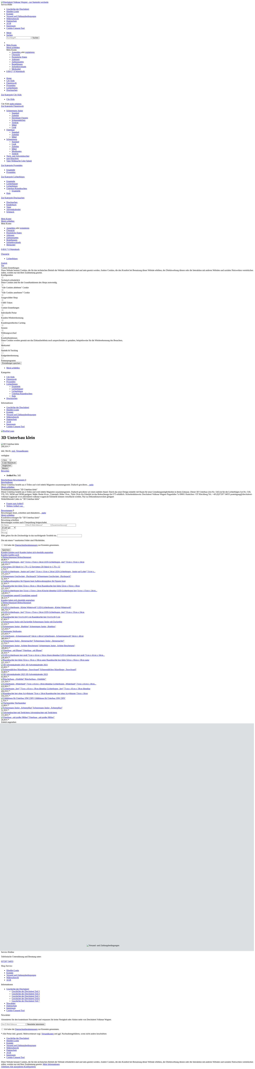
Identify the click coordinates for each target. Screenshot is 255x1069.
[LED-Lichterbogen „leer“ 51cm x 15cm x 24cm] (22, 562)
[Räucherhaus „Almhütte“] (13, 679)
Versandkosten (47, 1034)
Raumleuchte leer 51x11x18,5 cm (46, 617)
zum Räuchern (12, 158)
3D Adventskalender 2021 (37, 665)
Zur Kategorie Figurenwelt (12, 106)
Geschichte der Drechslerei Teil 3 (26, 991)
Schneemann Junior (14, 111)
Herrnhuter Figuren (20, 118)
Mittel (14, 125)
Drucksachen (11, 202)
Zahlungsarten (18, 62)
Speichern (6, 550)
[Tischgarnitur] (8, 703)
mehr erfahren (15, 104)
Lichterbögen (12, 186)
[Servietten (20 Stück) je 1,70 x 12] (16, 567)
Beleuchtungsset (24, 557)
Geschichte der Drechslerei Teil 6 (26, 998)
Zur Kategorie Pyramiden (11, 165)
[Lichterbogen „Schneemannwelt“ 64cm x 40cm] (22, 636)
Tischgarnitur (20, 703)
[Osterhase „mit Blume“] (12, 650)
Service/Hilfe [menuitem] (18, 16)
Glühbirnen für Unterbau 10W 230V (50, 698)
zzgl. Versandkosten (20, 451)
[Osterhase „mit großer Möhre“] (15, 717)
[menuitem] (130, 9)
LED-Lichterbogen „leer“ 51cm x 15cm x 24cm (64, 562)
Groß (14, 127)
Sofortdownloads (19, 66)
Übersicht (16, 55)
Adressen (16, 59)
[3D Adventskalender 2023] (13, 674)
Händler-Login (12, 11)
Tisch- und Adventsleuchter (17, 156)
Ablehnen (5, 1067)
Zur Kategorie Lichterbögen (13, 177)
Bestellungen (17, 64)
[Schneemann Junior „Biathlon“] (15, 626)
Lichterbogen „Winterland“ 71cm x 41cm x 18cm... (74, 684)
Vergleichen (6, 466)
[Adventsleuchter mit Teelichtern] (15, 712)
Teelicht (15, 122)
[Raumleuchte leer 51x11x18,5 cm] (16, 617)
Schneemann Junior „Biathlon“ (43, 626)
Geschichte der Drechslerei (17, 9)
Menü (8, 33)
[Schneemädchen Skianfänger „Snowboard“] (20, 669)
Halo (8, 193)
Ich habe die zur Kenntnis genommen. (31, 545)
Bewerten (5, 471)
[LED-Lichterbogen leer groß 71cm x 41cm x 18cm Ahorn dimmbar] (30, 655)
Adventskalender (13, 209)
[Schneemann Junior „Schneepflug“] (17, 708)
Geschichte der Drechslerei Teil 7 (26, 1001)
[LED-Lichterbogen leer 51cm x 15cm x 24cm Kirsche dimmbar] (29, 591)
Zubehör (15, 115)
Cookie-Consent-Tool (15, 28)
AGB (8, 23)
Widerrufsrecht (12, 19)
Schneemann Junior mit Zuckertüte (47, 622)
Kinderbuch (11, 205)
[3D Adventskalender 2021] (13, 665)
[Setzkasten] (7, 631)
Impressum (11, 26)
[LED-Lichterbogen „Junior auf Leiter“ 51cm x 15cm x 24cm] (28, 571)
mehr (91, 485)
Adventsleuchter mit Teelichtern (43, 712)
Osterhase (10, 130)
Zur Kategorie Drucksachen (12, 198)
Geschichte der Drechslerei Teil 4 (26, 994)
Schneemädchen (18, 120)
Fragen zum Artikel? (15, 503)
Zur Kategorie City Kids (11, 95)
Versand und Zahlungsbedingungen (21, 16)
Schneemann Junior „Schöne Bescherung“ (57, 646)
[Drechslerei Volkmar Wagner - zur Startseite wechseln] (24, 2)
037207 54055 (7, 961)
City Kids (10, 99)
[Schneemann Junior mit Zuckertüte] (17, 622)
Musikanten (17, 151)
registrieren (30, 52)
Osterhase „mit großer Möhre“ (41, 717)
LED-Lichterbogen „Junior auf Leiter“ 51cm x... (75, 571)
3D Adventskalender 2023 (37, 674)
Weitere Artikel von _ (15, 506)
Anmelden (16, 52)
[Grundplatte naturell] (10, 595)
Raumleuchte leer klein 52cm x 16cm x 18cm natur (67, 660)
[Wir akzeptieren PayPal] (7, 431)
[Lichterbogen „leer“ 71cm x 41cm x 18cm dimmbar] (24, 689)
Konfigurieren (30, 1067)
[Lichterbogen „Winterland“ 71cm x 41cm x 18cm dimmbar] (27, 684)
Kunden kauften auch (10, 552)
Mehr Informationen (51, 1064)
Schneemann (11, 139)
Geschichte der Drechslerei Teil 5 (26, 996)
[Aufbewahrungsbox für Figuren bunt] (18, 581)
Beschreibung (7, 480)
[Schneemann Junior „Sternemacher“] (17, 641)
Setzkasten (17, 631)
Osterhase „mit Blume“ (32, 650)
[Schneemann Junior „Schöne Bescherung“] (20, 646)
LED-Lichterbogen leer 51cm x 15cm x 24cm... (77, 591)
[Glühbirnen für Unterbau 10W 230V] (18, 698)
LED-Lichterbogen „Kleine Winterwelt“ (54, 607)
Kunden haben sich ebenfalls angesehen (36, 552)
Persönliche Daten (19, 57)
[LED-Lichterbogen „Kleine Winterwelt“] (19, 607)
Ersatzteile (10, 170)
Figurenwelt (11, 379)
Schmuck (10, 212)
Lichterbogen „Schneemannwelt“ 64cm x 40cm (63, 636)
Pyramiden (10, 172)
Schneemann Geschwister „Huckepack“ (54, 576)
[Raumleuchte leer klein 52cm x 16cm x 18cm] (21, 586)
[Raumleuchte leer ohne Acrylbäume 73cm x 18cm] (23, 693)
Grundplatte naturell (28, 595)
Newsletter (10, 1003)
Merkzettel (16, 69)
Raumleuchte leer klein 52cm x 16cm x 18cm (61, 586)
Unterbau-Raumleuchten (16, 188)
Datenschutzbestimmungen (26, 545)
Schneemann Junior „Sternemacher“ (49, 641)
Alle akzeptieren (17, 1067)
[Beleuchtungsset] (9, 557)
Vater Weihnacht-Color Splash (19, 161)
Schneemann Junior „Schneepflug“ (47, 708)
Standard (15, 113)
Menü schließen (13, 47)
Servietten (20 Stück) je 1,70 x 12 (46, 567)
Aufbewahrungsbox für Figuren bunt (50, 581)
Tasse (8, 207)
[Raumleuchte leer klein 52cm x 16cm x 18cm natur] (23, 660)
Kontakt (9, 14)
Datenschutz (11, 21)
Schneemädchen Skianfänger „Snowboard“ (58, 669)
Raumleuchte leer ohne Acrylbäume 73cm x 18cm (67, 693)
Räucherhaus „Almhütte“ (35, 679)
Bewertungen (19, 480)
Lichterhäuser (12, 184)
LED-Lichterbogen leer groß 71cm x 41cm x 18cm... (82, 655)
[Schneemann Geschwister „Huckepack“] (19, 576)
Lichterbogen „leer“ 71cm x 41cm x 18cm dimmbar (68, 689)
